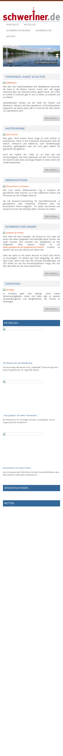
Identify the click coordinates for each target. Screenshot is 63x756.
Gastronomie (15, 128)
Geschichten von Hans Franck (17, 468)
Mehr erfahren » (51, 118)
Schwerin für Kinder (20, 226)
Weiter (55, 57)
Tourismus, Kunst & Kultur (25, 76)
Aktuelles (30, 24)
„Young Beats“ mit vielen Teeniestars (20, 415)
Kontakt (11, 36)
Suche (51, 25)
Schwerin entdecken (18, 30)
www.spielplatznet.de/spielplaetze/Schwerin (23, 247)
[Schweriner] (31, 13)
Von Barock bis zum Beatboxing (17, 363)
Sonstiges (13, 283)
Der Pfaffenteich (46, 62)
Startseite (12, 24)
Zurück (7, 57)
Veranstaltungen (16, 488)
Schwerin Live (44, 30)
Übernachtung (16, 180)
